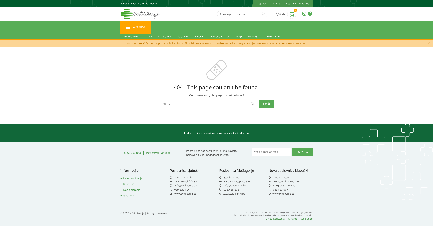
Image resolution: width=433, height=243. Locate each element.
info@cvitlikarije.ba (158, 153)
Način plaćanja (131, 189)
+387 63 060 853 (130, 153)
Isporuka (128, 195)
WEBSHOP (139, 27)
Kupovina (128, 184)
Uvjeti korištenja (132, 178)
